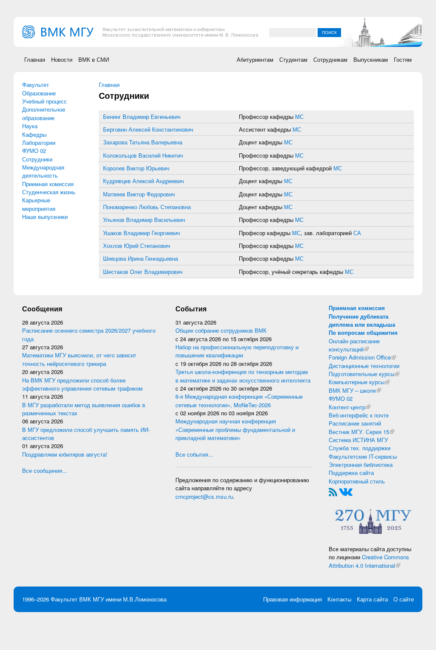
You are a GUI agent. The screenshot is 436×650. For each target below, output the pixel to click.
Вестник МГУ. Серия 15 (361, 432)
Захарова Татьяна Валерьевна (142, 142)
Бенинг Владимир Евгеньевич (142, 116)
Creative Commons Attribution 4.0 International (369, 561)
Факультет (35, 85)
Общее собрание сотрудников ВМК (221, 330)
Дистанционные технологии (364, 366)
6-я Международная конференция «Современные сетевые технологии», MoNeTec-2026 (239, 400)
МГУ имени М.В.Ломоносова (129, 599)
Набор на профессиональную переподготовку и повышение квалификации (236, 351)
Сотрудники (37, 159)
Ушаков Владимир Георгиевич (141, 233)
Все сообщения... (44, 470)
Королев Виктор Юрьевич (136, 168)
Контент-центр (349, 407)
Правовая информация (292, 599)
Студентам (293, 59)
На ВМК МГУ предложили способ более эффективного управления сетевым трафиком (82, 384)
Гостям (403, 59)
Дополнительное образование (43, 113)
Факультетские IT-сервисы (363, 456)
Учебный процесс (44, 101)
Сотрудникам (330, 59)
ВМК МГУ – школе (355, 390)
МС (299, 116)
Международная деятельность (43, 171)
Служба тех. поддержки (359, 448)
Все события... (194, 454)
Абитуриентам (255, 59)
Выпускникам (370, 59)
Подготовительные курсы (364, 374)
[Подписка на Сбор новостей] (333, 491)
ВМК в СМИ (93, 59)
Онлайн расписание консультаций (354, 345)
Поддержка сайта (351, 473)
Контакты (339, 599)
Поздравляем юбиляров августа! (64, 454)
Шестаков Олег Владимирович (143, 271)
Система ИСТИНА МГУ (358, 440)
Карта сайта (372, 599)
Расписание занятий (355, 423)
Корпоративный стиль (357, 481)
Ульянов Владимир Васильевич (144, 220)
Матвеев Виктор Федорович (139, 194)
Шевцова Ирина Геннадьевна (140, 258)
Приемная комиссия (48, 184)
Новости (61, 59)
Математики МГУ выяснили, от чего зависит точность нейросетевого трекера (79, 359)
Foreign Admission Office (362, 357)
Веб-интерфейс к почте (359, 415)
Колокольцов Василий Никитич (143, 155)
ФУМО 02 (34, 151)
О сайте (403, 599)
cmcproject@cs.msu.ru (204, 496)
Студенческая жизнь (48, 192)
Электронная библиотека (361, 464)
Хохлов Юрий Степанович (136, 246)
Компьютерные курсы (359, 382)
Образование (39, 93)
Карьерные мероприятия (38, 204)
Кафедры (34, 134)
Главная (34, 59)
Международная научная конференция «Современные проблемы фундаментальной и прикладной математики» (235, 429)
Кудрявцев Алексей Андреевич (143, 181)
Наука (29, 126)
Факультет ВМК (71, 599)
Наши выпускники (45, 217)
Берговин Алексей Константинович (148, 129)
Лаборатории (38, 142)
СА (357, 233)
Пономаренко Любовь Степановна (147, 207)
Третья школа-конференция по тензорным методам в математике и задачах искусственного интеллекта (242, 376)
